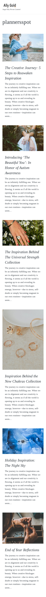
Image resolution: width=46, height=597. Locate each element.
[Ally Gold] (11, 5)
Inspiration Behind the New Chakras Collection (23, 378)
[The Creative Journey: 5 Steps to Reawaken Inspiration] (23, 47)
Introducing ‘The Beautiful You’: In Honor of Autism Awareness (18, 165)
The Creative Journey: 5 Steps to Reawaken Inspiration (23, 73)
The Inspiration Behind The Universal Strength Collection (22, 257)
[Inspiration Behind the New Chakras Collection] (23, 339)
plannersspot (16, 22)
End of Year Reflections (22, 550)
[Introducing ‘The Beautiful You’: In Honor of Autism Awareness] (23, 138)
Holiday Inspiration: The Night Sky (20, 462)
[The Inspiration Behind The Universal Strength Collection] (23, 233)
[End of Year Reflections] (23, 528)
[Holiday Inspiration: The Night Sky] (23, 441)
